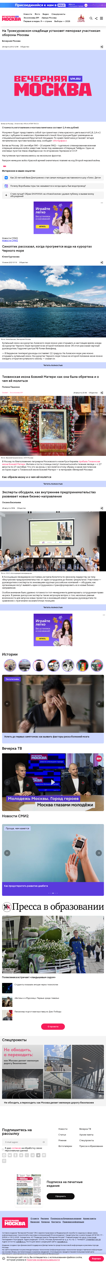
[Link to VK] (10, 1155)
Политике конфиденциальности (43, 1259)
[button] (99, 665)
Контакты (56, 1222)
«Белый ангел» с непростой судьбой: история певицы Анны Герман (39, 665)
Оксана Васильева (11, 502)
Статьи (62, 1135)
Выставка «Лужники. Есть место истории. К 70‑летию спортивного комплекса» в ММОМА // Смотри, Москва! (10, 665)
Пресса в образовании (91, 1146)
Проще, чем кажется (17, 828)
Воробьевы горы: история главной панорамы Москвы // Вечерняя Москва (24, 665)
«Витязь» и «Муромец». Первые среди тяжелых (36, 998)
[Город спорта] (81, 18)
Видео (46, 14)
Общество (24, 47)
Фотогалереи (65, 1146)
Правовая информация (73, 1222)
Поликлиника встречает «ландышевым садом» (29, 977)
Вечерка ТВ (12, 748)
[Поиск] (91, 18)
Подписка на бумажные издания (66, 1218)
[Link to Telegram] (33, 1155)
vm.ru (84, 1237)
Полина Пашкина (11, 387)
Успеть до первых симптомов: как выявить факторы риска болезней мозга (46, 736)
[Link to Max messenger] (4, 1155)
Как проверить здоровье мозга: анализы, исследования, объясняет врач (53, 704)
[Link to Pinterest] (4, 1161)
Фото (37, 14)
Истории (10, 654)
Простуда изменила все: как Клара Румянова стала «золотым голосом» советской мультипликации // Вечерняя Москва (53, 665)
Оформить (60, 1196)
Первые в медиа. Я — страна (38, 21)
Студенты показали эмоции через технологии (36, 984)
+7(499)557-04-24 (93, 1239)
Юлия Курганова (10, 256)
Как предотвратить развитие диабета (53, 853)
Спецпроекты (58, 14)
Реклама (45, 1218)
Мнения (62, 1140)
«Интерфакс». (60, 140)
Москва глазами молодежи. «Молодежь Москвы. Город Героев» (53, 782)
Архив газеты (86, 1135)
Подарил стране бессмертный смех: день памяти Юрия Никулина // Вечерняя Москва (97, 665)
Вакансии (35, 1222)
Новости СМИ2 (10, 240)
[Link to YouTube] (27, 1155)
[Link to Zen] (21, 1155)
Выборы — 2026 (62, 21)
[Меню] (101, 18)
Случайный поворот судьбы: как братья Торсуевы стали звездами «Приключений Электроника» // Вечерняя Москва (68, 665)
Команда (45, 1222)
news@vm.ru (62, 1242)
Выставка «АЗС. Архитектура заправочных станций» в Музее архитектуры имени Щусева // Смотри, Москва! (82, 665)
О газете (35, 1218)
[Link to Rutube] (44, 1155)
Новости (28, 14)
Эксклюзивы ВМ (31, 18)
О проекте (53, 1026)
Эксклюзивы (12, 679)
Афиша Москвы (49, 18)
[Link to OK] (15, 1155)
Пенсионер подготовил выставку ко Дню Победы (37, 1012)
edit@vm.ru (21, 1242)
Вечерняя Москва (11, 41)
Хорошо (96, 1258)
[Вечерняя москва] (15, 1222)
